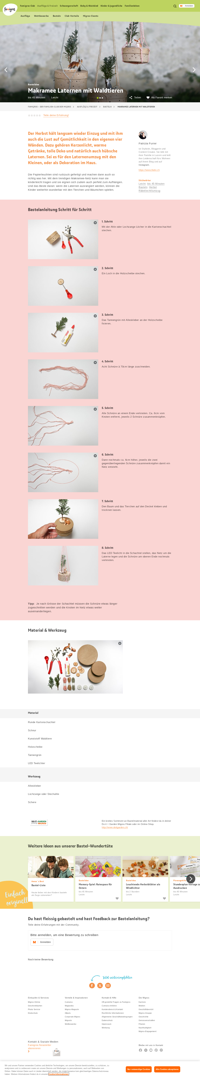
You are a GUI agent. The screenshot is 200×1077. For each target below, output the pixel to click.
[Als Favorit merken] (117, 898)
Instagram (144, 165)
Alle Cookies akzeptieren (167, 1069)
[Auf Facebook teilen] (92, 985)
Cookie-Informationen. (59, 1074)
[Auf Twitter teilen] (100, 985)
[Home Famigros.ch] (10, 10)
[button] (5, 69)
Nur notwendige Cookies (138, 1069)
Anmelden (189, 6)
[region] (100, 1069)
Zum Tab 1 (98, 98)
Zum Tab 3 (102, 97)
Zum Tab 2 (100, 97)
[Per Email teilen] (108, 985)
